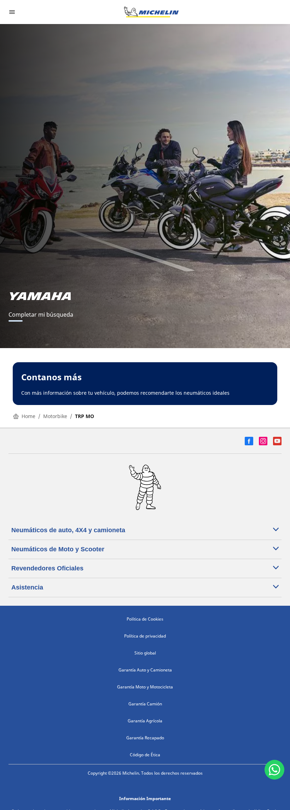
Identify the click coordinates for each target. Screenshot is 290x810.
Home (28, 416)
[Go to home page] (151, 12)
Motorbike (55, 416)
